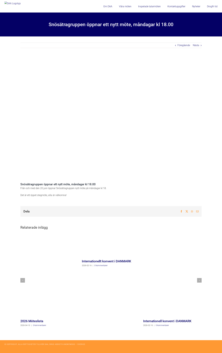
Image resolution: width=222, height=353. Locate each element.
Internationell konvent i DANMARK (167, 321)
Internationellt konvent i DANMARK (106, 261)
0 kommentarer (39, 325)
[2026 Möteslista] (49, 275)
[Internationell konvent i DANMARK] (172, 275)
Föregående (183, 45)
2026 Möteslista (31, 321)
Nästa (196, 45)
